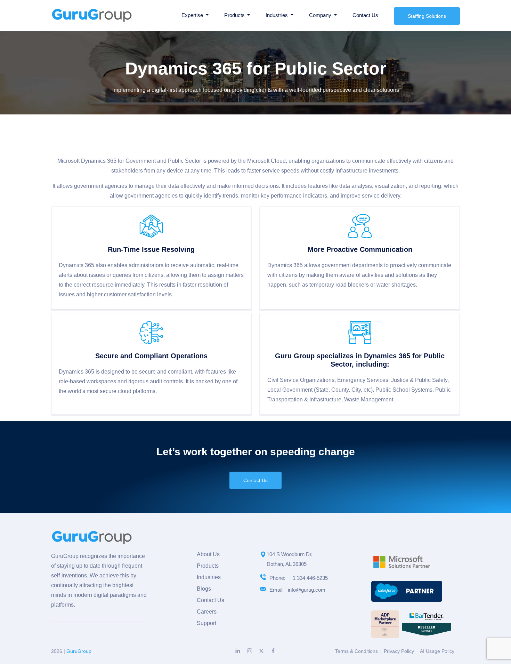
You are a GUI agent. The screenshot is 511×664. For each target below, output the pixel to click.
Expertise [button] (192, 15)
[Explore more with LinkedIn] (237, 650)
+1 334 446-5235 (309, 578)
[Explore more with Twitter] (261, 651)
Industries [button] (277, 15)
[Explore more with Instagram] (249, 650)
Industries (209, 577)
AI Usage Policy (437, 651)
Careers (207, 612)
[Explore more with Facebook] (273, 650)
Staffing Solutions (427, 16)
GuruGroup (78, 651)
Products (208, 566)
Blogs (204, 589)
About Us (208, 554)
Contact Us (365, 15)
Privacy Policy (399, 651)
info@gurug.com (306, 590)
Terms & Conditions (356, 651)
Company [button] (321, 15)
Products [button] (235, 15)
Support (206, 623)
